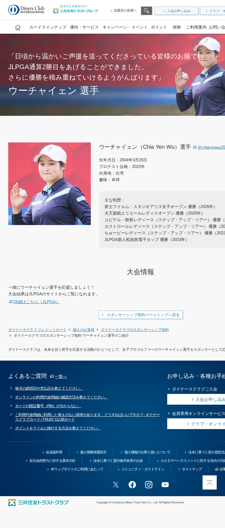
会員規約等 (54, 452)
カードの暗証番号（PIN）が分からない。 (48, 406)
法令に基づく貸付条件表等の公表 (118, 461)
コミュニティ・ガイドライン (142, 469)
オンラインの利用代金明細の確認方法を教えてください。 (61, 397)
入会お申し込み (178, 11)
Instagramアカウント (149, 485)
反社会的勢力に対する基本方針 (52, 461)
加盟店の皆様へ (125, 10)
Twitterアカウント (116, 485)
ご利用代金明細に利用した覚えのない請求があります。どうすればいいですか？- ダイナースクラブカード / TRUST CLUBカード (87, 417)
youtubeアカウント (165, 485)
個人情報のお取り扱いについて (147, 452)
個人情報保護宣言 (93, 452)
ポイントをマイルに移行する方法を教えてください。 (58, 428)
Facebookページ (132, 485)
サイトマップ (192, 469)
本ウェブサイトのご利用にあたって (77, 469)
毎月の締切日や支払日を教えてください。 (49, 388)
